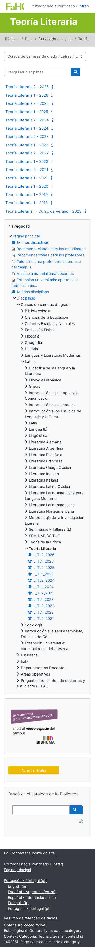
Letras (70, 39)
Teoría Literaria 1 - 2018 (26, 202)
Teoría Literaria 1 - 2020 (26, 186)
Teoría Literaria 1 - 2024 (26, 128)
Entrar (82, 6)
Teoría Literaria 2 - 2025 (27, 103)
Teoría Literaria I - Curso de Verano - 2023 (43, 211)
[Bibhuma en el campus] (33, 725)
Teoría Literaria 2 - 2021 (26, 169)
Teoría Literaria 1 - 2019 (26, 194)
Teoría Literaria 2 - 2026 (27, 86)
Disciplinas (29, 39)
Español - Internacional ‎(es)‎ (32, 897)
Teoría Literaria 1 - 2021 (26, 178)
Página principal (12, 39)
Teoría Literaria (84, 39)
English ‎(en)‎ (18, 886)
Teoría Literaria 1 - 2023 (26, 144)
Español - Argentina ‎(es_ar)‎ (31, 892)
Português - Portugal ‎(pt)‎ (25, 880)
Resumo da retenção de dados (31, 918)
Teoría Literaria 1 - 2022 (26, 161)
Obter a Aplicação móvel (25, 925)
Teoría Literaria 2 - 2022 (27, 153)
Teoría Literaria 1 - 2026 (26, 95)
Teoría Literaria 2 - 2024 (27, 120)
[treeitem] (47, 461)
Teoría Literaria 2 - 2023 (27, 136)
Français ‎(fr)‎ (18, 903)
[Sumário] (53, 87)
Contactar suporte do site (32, 853)
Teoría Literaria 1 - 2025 (26, 111)
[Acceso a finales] (33, 770)
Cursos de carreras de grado (50, 39)
